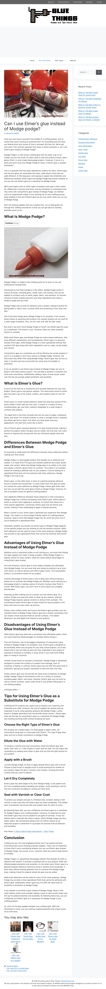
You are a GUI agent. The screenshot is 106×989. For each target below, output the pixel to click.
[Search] (99, 72)
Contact (99, 2)
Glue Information (45, 60)
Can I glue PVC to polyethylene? (18, 968)
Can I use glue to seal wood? (17, 970)
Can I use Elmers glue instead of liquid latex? (16, 938)
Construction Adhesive (87, 139)
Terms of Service (63, 2)
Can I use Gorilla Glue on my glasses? (40, 938)
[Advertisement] (53, 41)
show (16, 223)
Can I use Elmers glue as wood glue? (53, 938)
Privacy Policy (77, 2)
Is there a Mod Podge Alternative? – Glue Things (34, 831)
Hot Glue (82, 156)
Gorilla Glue (83, 153)
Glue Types (59, 60)
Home (32, 60)
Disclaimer (89, 2)
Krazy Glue (82, 160)
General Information (86, 142)
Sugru (80, 167)
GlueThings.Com (68, 981)
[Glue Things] (53, 15)
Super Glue (83, 171)
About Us (51, 2)
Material (73, 60)
